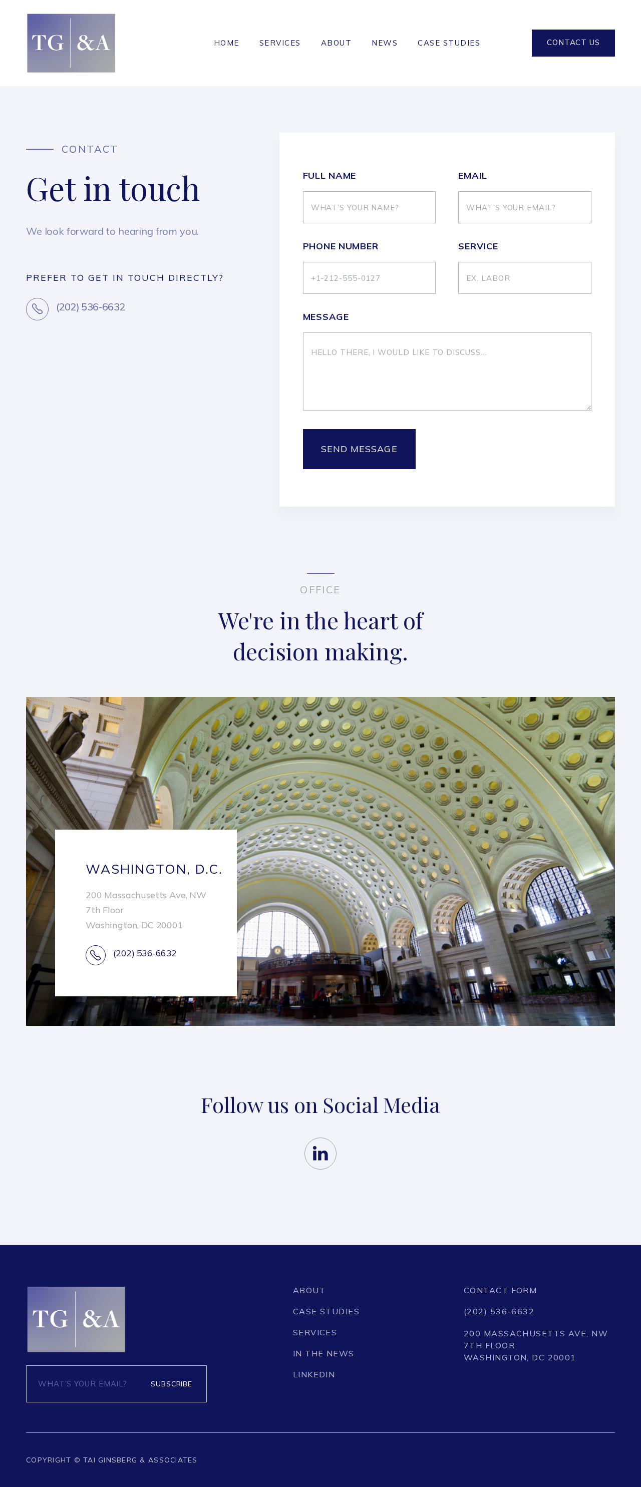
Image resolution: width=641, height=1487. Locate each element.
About (309, 1290)
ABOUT (336, 43)
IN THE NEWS (324, 1353)
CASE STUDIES (449, 43)
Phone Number (341, 246)
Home (226, 43)
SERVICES (280, 43)
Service (478, 246)
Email (472, 175)
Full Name (329, 175)
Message (326, 316)
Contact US (573, 42)
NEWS (385, 43)
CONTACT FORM (500, 1290)
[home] (71, 43)
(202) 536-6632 (499, 1311)
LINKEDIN (314, 1374)
